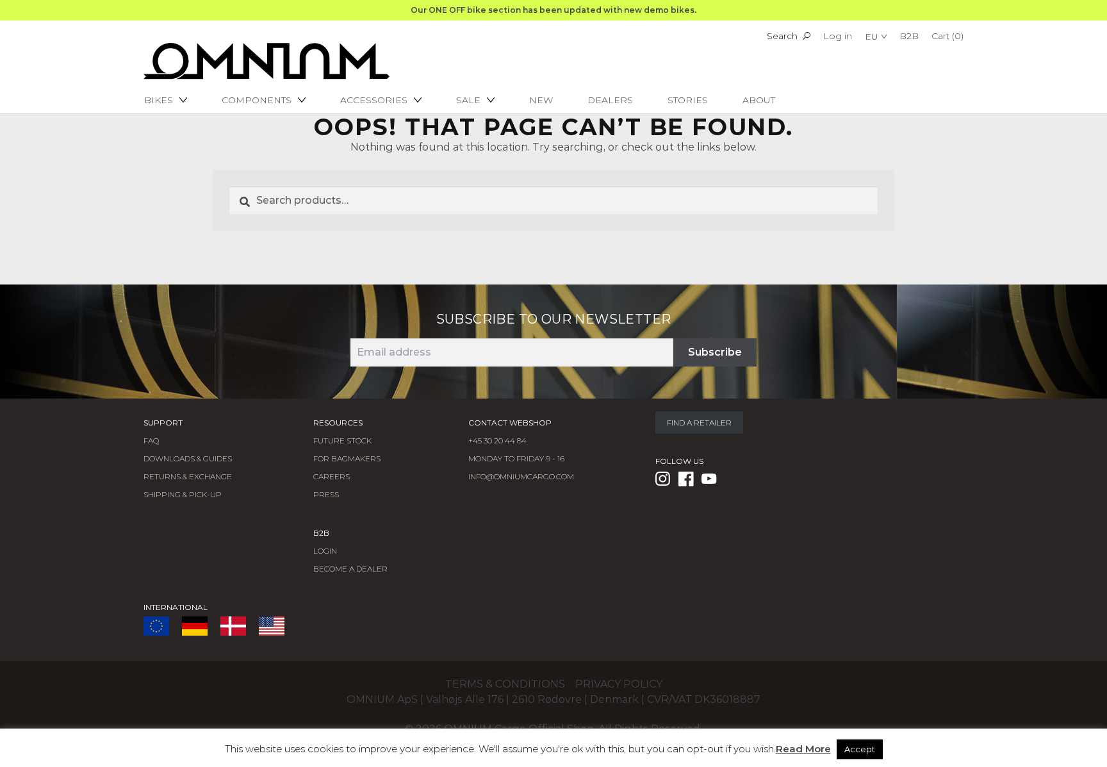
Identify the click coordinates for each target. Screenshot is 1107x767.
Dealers (610, 100)
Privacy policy (618, 684)
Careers (331, 476)
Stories (688, 100)
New (541, 100)
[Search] (806, 36)
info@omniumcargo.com (521, 476)
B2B (909, 36)
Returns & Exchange (188, 476)
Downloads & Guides (188, 458)
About (758, 100)
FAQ (151, 440)
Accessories (373, 100)
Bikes (158, 100)
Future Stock (342, 440)
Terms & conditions (505, 684)
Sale (468, 100)
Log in (837, 36)
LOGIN (325, 551)
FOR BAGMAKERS (347, 458)
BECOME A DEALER (350, 568)
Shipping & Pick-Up (183, 494)
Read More (803, 749)
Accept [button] (859, 749)
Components (256, 100)
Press (326, 494)
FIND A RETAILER (699, 422)
